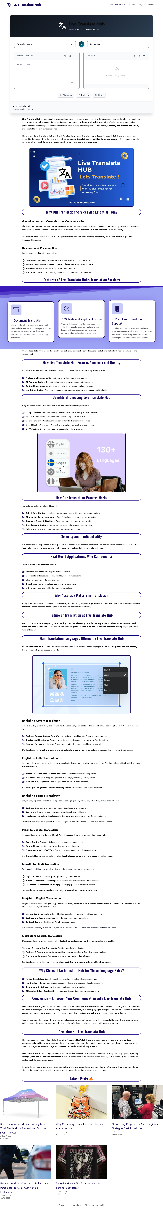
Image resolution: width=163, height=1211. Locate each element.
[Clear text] (74, 56)
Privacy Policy (76, 1205)
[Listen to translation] (135, 56)
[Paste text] (70, 56)
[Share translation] (144, 56)
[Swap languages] (81, 44)
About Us (100, 1205)
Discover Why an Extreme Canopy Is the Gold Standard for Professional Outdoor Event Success (23, 1128)
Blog (140, 4)
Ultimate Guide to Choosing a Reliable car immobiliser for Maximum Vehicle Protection (24, 1188)
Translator (132, 4)
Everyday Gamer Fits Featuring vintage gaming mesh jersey (78, 1186)
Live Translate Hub (117, 4)
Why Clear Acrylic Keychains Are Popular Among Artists (80, 1126)
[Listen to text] (65, 56)
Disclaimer (89, 1205)
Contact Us (149, 4)
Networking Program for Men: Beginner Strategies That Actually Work (135, 1126)
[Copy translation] (139, 56)
